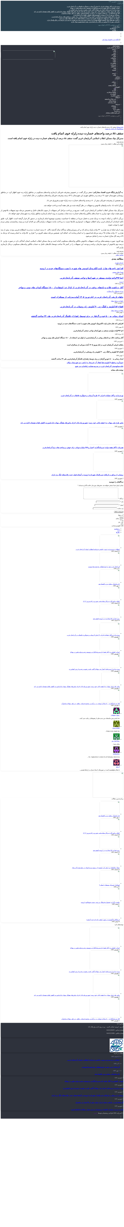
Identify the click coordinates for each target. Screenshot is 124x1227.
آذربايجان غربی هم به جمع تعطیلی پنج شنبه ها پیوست (104, 566)
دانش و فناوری (115, 95)
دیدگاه (121, 498)
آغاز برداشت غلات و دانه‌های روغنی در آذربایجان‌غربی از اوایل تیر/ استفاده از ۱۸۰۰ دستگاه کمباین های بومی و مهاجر (70, 287)
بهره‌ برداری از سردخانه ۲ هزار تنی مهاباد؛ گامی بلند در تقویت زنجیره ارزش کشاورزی (94, 10)
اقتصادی (117, 87)
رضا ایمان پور (116, 741)
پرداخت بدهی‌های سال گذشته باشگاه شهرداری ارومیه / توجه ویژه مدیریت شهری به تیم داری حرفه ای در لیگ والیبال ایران (83, 20)
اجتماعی (117, 78)
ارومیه (114, 49)
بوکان (114, 61)
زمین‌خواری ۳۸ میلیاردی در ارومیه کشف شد (106, 618)
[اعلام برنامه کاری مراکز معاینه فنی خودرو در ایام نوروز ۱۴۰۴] (110, 599)
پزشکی (114, 82)
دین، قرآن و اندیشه (110, 99)
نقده (114, 68)
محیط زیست (112, 85)
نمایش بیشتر (119, 255)
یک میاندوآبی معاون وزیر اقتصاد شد (109, 584)
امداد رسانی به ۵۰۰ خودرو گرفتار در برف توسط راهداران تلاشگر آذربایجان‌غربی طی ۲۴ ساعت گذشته (77, 316)
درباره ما (117, 111)
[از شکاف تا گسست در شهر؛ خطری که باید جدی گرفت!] (110, 918)
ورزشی (117, 104)
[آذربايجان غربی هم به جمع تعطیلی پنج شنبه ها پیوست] (110, 565)
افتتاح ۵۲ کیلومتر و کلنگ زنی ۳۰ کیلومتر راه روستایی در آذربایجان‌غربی (91, 306)
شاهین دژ (113, 63)
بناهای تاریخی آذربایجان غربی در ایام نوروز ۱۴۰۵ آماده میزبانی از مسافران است (87, 297)
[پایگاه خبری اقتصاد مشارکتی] (111, 39)
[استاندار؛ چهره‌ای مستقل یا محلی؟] (110, 883)
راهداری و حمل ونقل (117, 301)
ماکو (114, 56)
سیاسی (117, 77)
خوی (114, 53)
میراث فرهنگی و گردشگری (115, 291)
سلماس (113, 54)
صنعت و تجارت (111, 92)
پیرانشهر (113, 66)
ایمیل (121, 505)
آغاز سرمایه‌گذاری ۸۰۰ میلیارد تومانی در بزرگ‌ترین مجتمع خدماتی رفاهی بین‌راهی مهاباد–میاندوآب (90, 13)
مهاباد (114, 59)
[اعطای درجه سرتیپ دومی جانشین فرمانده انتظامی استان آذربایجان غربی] (110, 547)
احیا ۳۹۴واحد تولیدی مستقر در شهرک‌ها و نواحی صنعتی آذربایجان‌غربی (91, 278)
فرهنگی (117, 97)
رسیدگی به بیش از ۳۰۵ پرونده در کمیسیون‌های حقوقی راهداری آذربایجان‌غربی (96, 15)
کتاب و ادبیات (112, 102)
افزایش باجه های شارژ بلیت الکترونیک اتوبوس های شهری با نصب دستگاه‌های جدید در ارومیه (81, 268)
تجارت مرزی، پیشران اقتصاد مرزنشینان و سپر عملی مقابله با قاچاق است (97, 1110)
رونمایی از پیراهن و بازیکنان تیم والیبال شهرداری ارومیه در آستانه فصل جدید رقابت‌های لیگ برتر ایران (89, 18)
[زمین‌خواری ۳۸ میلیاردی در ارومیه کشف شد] (110, 617)
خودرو (114, 90)
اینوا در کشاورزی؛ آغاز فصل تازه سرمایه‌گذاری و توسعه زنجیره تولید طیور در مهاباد (95, 8)
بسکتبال (113, 106)
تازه (118, 530)
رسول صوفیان (115, 715)
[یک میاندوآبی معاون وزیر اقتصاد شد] (110, 582)
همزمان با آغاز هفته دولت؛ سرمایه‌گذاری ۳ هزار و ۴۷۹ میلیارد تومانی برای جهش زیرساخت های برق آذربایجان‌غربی (85, 17)
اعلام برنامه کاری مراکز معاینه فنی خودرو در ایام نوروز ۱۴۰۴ (101, 601)
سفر (114, 83)
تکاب (114, 51)
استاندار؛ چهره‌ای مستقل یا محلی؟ (109, 885)
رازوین (96, 1113)
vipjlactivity (116, 754)
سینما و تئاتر (112, 101)
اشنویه (114, 70)
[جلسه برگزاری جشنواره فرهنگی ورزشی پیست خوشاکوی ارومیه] (110, 900)
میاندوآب (113, 58)
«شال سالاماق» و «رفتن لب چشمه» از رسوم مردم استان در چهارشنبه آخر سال (96, 868)
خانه (122, 127)
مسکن (118, 127)
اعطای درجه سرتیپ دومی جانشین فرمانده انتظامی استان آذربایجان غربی (98, 549)
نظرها (118, 532)
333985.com (116, 728)
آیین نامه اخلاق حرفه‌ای (113, 113)
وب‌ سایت (120, 508)
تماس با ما (116, 109)
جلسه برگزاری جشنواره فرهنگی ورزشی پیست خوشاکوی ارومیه (100, 902)
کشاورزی (113, 94)
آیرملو (118, 767)
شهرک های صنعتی (117, 272)
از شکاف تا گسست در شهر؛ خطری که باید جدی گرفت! (103, 919)
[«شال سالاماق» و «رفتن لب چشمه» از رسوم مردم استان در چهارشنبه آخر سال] (110, 866)
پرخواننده (117, 529)
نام (121, 502)
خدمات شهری (119, 263)
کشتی (114, 107)
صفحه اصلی (116, 46)
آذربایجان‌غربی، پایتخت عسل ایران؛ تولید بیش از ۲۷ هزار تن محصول (99, 1102)
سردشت (113, 65)
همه (115, 71)
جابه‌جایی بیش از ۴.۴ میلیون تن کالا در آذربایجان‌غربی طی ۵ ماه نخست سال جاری (95, 22)
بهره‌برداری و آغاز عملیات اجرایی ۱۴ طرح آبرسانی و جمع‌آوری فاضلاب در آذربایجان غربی (93, 6)
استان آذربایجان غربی (113, 47)
